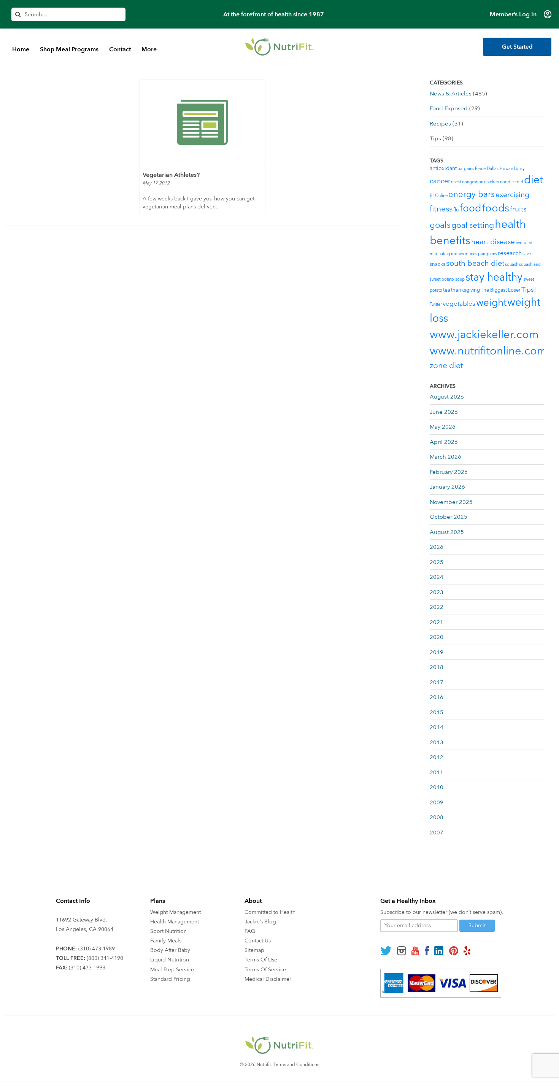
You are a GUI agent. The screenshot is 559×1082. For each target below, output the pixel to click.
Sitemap (254, 950)
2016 (436, 697)
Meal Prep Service (172, 969)
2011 (436, 772)
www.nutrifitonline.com (488, 351)
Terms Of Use (261, 959)
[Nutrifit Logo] (279, 47)
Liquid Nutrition (169, 959)
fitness (441, 208)
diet (533, 180)
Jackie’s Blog (260, 921)
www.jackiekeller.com (484, 334)
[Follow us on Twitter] (386, 951)
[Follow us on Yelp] (467, 951)
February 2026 (449, 472)
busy (520, 169)
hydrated (524, 243)
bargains (465, 169)
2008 (436, 817)
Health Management (174, 921)
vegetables (459, 303)
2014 (436, 727)
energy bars (471, 194)
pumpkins (487, 254)
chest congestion (467, 182)
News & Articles (451, 93)
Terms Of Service (265, 969)
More (149, 49)
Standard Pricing (170, 979)
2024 (436, 577)
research (510, 253)
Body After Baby (170, 950)
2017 (436, 682)
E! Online (439, 196)
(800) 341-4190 (105, 958)
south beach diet (475, 263)
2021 (436, 622)
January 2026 (447, 487)
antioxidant (443, 168)
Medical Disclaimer (268, 979)
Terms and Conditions (296, 1064)
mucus (471, 254)
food (470, 208)
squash (511, 264)
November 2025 (451, 502)
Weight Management (175, 912)
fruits (518, 209)
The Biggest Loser (501, 290)
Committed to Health (270, 912)
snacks (437, 264)
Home (20, 49)
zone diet (446, 365)
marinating (440, 254)
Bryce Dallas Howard (495, 169)
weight (491, 303)
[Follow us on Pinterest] (453, 951)
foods (495, 208)
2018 (436, 667)
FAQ (250, 931)
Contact (120, 49)
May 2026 (443, 427)
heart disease (493, 242)
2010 (436, 787)
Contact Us (258, 940)
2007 (436, 832)
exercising (512, 195)
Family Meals (165, 940)
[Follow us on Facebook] (426, 951)
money (457, 254)
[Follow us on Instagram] (401, 951)
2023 (436, 592)
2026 (436, 547)
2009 (436, 802)
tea (446, 290)
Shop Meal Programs (69, 49)
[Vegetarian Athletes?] (202, 122)
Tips (435, 138)
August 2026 (447, 396)
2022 (436, 607)
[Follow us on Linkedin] (438, 951)
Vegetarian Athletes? (171, 175)
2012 (436, 757)
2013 (436, 742)
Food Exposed (449, 108)
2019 (436, 652)
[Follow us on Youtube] (415, 951)
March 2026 (445, 457)
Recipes (440, 123)
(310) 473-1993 (87, 967)
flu (456, 210)
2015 (436, 712)
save (526, 254)
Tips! (528, 289)
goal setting (472, 225)
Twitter (436, 304)
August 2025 (447, 532)
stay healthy (493, 277)
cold (519, 182)
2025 (436, 562)
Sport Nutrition (168, 931)
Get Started (517, 47)
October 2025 (448, 517)
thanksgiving (465, 290)
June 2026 (444, 412)
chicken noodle (499, 182)
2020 (436, 637)
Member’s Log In (513, 14)
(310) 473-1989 (96, 948)
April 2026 (444, 442)
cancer (440, 181)
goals (440, 225)
